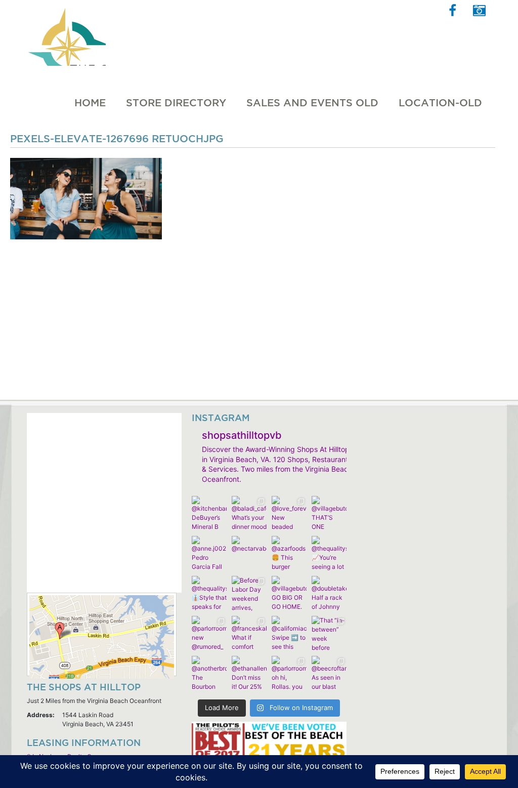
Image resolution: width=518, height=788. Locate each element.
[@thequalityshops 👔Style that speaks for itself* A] (209, 593)
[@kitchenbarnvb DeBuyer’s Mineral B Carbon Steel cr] (209, 513)
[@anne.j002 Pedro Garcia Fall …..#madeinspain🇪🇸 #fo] (209, 553)
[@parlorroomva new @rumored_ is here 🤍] (209, 633)
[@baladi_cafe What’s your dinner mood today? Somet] (249, 513)
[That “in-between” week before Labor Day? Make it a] (329, 633)
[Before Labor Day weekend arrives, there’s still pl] (249, 593)
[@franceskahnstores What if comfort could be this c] (249, 633)
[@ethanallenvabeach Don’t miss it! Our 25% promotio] (249, 673)
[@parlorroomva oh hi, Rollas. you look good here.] (289, 673)
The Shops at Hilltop (66, 33)
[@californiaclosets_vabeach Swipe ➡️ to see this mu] (289, 633)
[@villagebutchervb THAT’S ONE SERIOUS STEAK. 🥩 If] (329, 513)
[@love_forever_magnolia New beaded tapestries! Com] (289, 513)
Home (90, 102)
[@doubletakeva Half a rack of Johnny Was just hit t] (329, 593)
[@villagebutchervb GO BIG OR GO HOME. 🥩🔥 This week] (289, 593)
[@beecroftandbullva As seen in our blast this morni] (329, 673)
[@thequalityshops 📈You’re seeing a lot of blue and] (329, 553)
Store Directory (176, 102)
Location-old (440, 102)
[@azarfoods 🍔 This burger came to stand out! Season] (289, 553)
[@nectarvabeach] (249, 553)
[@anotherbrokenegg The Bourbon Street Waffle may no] (209, 673)
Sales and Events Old (312, 102)
